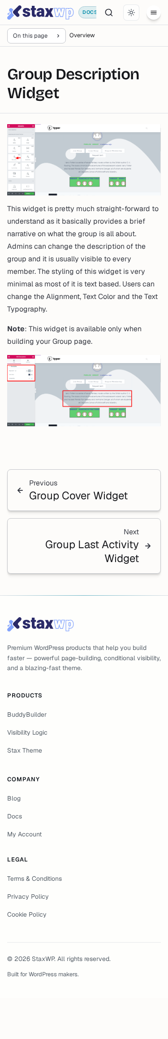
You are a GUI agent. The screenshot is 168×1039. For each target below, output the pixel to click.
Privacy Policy (28, 896)
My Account (24, 834)
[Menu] (153, 12)
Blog (14, 798)
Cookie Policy (27, 914)
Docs (14, 816)
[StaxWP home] (40, 12)
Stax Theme (24, 750)
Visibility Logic (27, 732)
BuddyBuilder (27, 714)
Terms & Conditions (34, 878)
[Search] (109, 13)
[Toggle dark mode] (131, 12)
